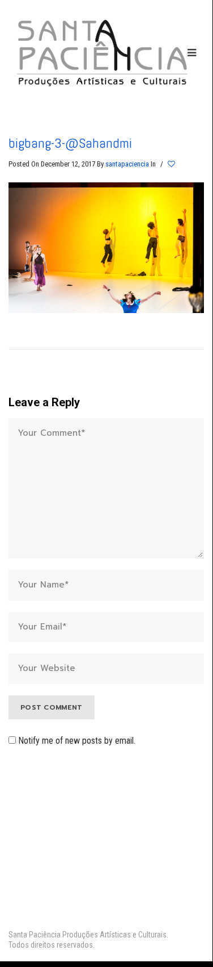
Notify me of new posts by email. (76, 740)
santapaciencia (127, 164)
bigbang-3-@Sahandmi (70, 143)
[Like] (172, 164)
